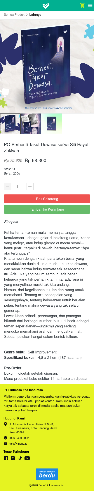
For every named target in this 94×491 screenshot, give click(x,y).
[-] (6, 458)
